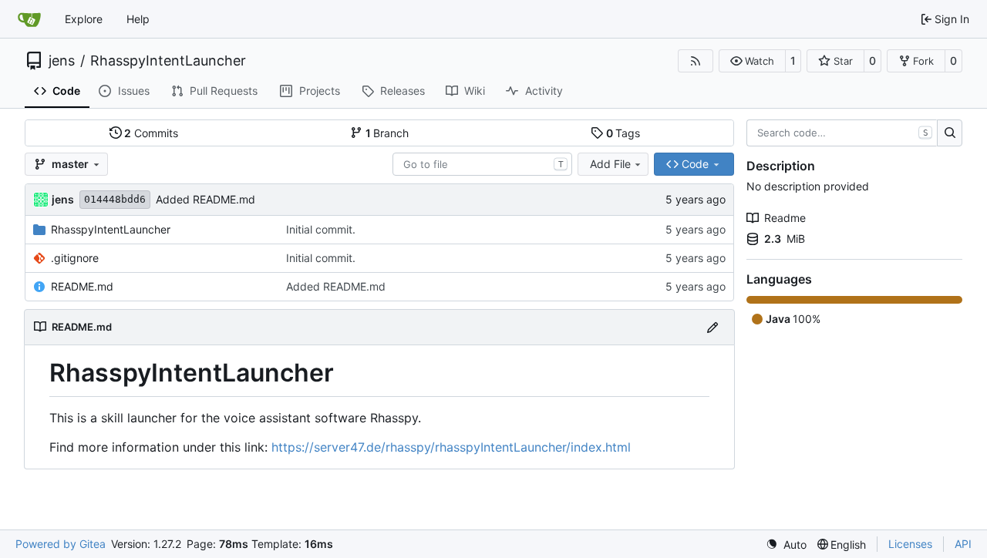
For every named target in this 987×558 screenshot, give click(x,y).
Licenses (910, 543)
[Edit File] (712, 327)
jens (62, 61)
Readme (785, 217)
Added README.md (205, 199)
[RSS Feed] (695, 60)
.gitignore (75, 257)
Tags (623, 133)
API (963, 543)
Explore (84, 18)
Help (138, 18)
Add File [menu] (610, 163)
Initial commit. (320, 229)
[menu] (786, 544)
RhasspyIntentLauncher (168, 61)
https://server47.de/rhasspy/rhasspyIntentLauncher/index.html (451, 447)
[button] (752, 60)
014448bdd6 (115, 199)
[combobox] (482, 164)
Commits (151, 133)
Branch (387, 133)
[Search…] (949, 133)
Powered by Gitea (60, 543)
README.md (82, 286)
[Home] (29, 19)
